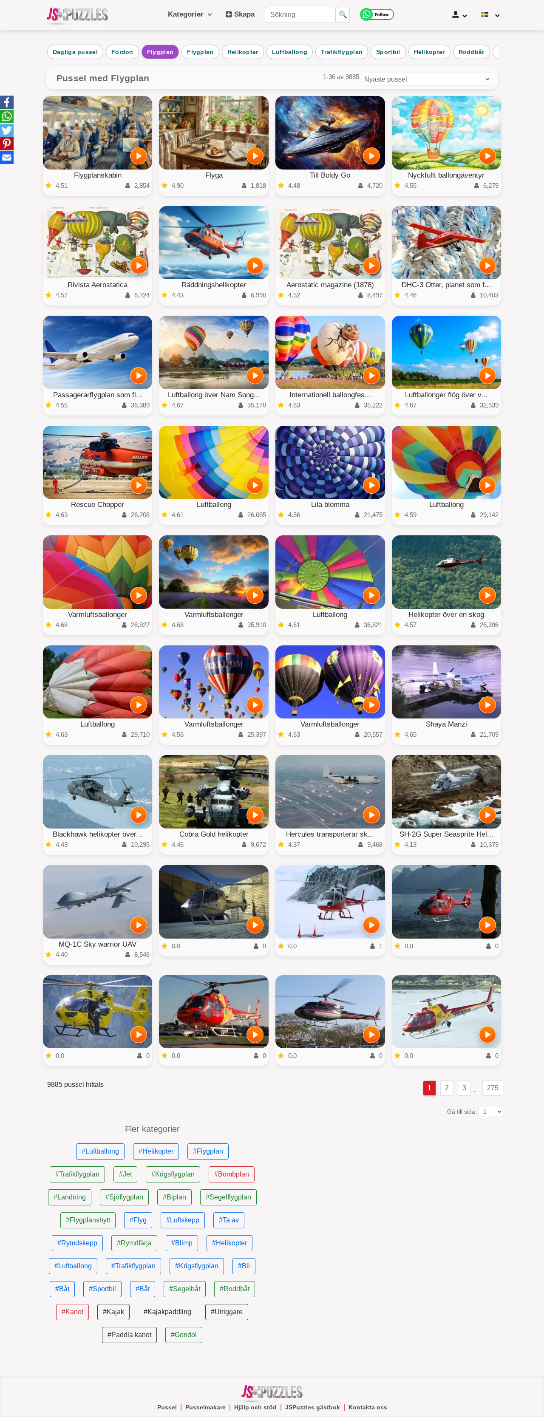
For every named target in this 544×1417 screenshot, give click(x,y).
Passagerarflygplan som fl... (97, 395)
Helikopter (242, 51)
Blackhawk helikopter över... (97, 834)
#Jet (125, 1174)
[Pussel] (77, 14)
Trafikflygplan (342, 51)
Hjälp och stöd (255, 1407)
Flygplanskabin (98, 175)
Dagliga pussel (75, 51)
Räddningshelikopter (213, 285)
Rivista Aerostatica (98, 285)
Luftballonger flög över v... (446, 395)
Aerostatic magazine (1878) (330, 285)
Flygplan (160, 51)
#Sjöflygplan (124, 1197)
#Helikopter (156, 1151)
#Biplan (174, 1197)
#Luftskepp (182, 1220)
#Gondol (184, 1334)
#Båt (62, 1289)
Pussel (167, 1407)
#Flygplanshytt (88, 1220)
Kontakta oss (367, 1407)
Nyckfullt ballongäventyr (446, 175)
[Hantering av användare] (460, 14)
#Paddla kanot (129, 1334)
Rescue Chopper (97, 505)
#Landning (70, 1197)
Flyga (214, 175)
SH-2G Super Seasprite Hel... (446, 834)
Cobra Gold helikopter (214, 834)
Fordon (122, 51)
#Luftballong (100, 1151)
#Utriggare (227, 1311)
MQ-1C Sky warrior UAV (97, 944)
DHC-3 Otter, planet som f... (446, 285)
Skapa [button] (243, 14)
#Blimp (182, 1243)
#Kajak (113, 1311)
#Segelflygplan (228, 1197)
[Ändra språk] (490, 15)
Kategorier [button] (188, 14)
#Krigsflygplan (173, 1174)
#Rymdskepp (77, 1243)
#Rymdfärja (134, 1243)
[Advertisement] (391, 1184)
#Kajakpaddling (167, 1311)
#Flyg (138, 1220)
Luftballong (289, 51)
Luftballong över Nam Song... (214, 395)
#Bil (244, 1266)
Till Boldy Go (330, 175)
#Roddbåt (234, 1289)
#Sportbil (102, 1289)
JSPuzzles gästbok (312, 1407)
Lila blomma (330, 505)
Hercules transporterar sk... (330, 834)
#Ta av (229, 1220)
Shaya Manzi (446, 724)
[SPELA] (138, 155)
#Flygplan (208, 1151)
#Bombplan (231, 1174)
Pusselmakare (205, 1407)
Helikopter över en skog (446, 615)
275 (493, 1088)
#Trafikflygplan (77, 1174)
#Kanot (72, 1311)
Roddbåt (471, 51)
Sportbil (388, 51)
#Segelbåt (184, 1289)
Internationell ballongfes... (330, 395)
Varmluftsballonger (97, 615)
